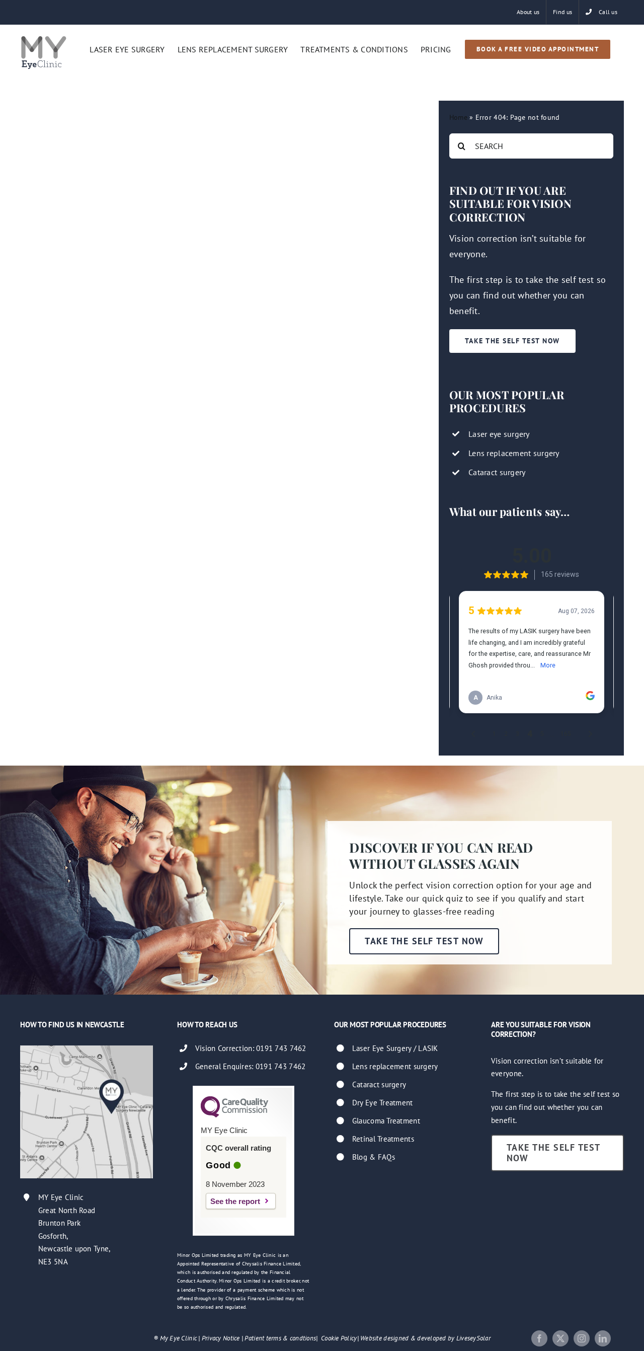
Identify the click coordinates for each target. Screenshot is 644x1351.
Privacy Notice (221, 1338)
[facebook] (539, 1338)
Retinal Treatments (383, 1139)
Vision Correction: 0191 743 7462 (250, 1048)
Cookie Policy (339, 1338)
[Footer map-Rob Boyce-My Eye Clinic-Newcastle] (86, 1050)
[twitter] (560, 1338)
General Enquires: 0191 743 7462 (250, 1066)
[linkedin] (603, 1338)
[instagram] (582, 1338)
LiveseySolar (473, 1338)
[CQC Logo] (234, 1115)
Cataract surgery (379, 1084)
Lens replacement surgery (395, 1066)
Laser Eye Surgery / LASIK (395, 1048)
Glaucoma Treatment (386, 1120)
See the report (235, 1201)
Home (458, 117)
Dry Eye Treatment (382, 1102)
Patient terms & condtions (280, 1338)
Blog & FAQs (373, 1157)
